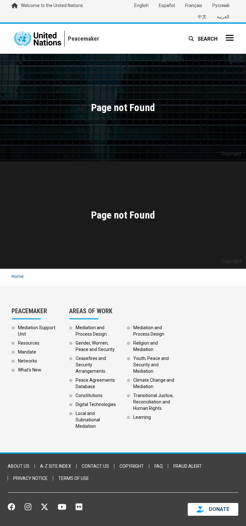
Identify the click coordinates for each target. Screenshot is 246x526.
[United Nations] (37, 39)
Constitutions (89, 395)
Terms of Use (73, 478)
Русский (220, 5)
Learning (142, 417)
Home (18, 276)
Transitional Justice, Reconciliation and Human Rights (153, 402)
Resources (28, 343)
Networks (27, 360)
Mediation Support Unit (36, 331)
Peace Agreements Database (95, 383)
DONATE (219, 509)
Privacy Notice (30, 478)
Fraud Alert (187, 466)
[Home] (81, 39)
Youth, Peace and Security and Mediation (151, 365)
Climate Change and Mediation (153, 383)
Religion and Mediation (145, 346)
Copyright (131, 466)
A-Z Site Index (55, 466)
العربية (223, 16)
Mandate (27, 352)
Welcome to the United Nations (52, 5)
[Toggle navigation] (230, 38)
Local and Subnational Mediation (88, 420)
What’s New (29, 369)
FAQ (158, 466)
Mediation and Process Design (91, 331)
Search (206, 39)
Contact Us (95, 466)
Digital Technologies (96, 404)
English (141, 5)
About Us (18, 466)
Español (167, 5)
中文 (202, 16)
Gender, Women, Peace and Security (95, 346)
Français (193, 5)
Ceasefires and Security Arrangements (91, 365)
